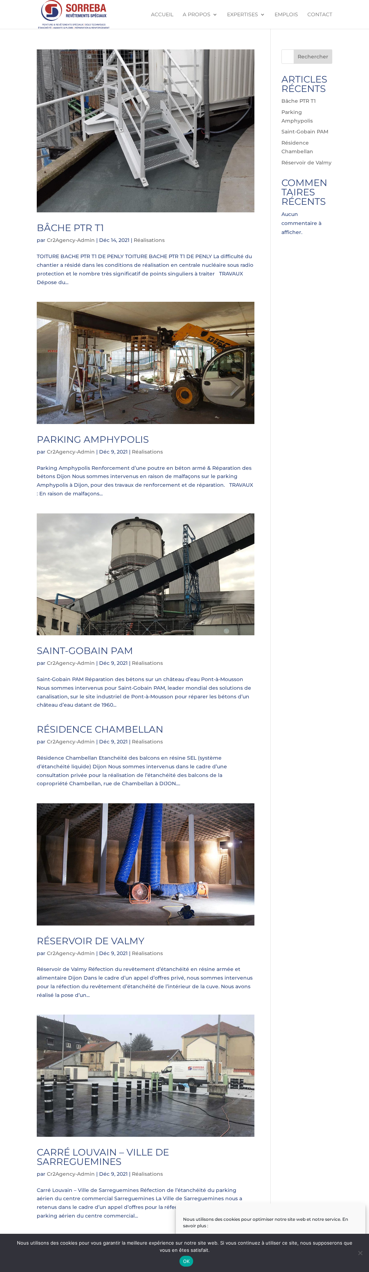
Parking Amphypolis (93, 439)
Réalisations (149, 240)
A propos (196, 15)
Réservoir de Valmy (91, 941)
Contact (319, 15)
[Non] (360, 1252)
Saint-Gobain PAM (85, 651)
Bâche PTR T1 (70, 228)
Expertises (242, 15)
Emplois (286, 15)
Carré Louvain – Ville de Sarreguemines (103, 1157)
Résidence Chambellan (100, 729)
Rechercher (313, 56)
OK (186, 1261)
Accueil (162, 15)
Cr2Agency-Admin (71, 240)
